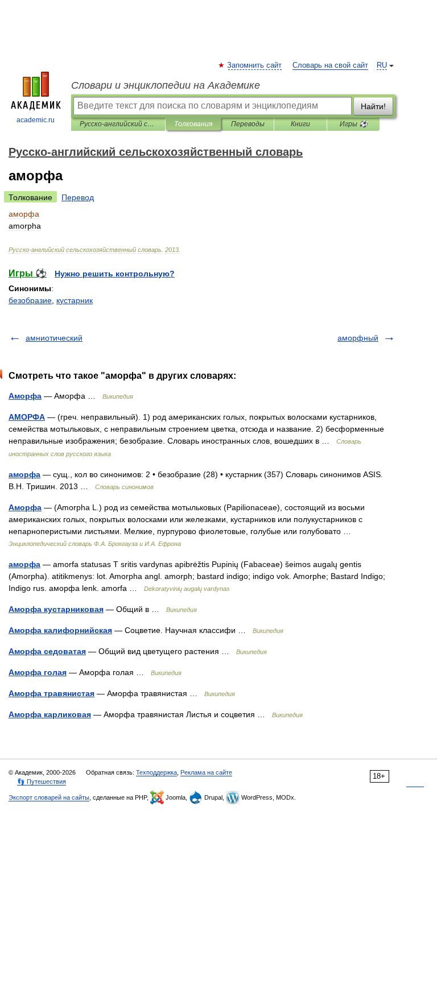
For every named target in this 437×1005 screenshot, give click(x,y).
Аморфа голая (38, 672)
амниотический (54, 337)
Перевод (77, 197)
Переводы (248, 124)
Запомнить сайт (255, 65)
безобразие (30, 300)
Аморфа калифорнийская (60, 630)
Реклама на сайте (206, 772)
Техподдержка (156, 772)
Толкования (193, 124)
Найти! (373, 106)
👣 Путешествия (41, 781)
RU (382, 65)
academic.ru (36, 120)
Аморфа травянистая (51, 693)
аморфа (24, 474)
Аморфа (25, 395)
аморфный (357, 337)
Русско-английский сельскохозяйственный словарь (118, 124)
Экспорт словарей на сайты (49, 797)
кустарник (74, 300)
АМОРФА (27, 416)
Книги (300, 124)
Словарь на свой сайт (330, 65)
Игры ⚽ (354, 124)
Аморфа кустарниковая (56, 609)
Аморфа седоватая (47, 651)
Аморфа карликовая (50, 714)
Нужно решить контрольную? (115, 273)
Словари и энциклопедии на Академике (165, 85)
